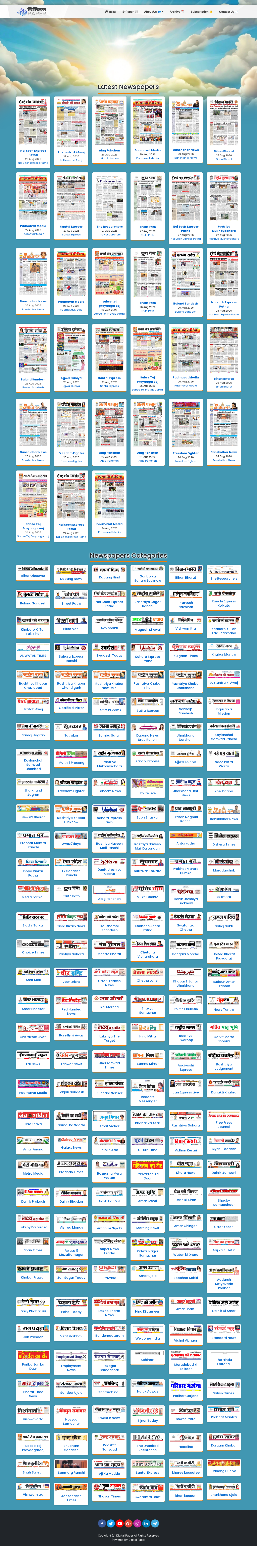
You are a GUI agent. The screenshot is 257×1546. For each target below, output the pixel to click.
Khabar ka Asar (147, 1123)
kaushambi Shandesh (109, 928)
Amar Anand (33, 1149)
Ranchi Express (148, 761)
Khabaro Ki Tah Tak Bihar (33, 631)
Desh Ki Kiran (185, 1200)
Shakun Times (109, 1496)
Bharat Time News (33, 1394)
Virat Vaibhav (71, 1336)
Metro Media (33, 1173)
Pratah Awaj (33, 709)
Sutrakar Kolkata (147, 871)
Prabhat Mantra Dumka (186, 870)
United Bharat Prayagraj (224, 956)
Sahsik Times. (224, 1393)
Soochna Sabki (185, 1278)
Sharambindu (109, 1392)
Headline (186, 1446)
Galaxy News (71, 1147)
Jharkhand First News (185, 793)
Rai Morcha (109, 1007)
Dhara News (185, 1172)
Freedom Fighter (71, 453)
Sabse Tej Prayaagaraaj (109, 313)
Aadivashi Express (186, 1067)
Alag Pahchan (109, 150)
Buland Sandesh (185, 304)
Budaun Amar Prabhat (224, 983)
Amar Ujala (148, 1275)
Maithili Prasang (71, 762)
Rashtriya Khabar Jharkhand (186, 685)
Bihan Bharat (224, 151)
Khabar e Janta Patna (147, 928)
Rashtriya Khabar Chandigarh (71, 685)
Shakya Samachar (147, 1010)
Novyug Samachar (71, 1421)
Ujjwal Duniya (71, 378)
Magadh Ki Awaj (148, 629)
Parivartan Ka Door (148, 1176)
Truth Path (147, 227)
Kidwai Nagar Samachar (147, 1253)
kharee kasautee (186, 1472)
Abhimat (148, 1359)
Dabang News (71, 578)
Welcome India (148, 1338)
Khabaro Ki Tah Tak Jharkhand (224, 631)
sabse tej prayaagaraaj (109, 303)
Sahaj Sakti (224, 926)
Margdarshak (224, 870)
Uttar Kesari (224, 1227)
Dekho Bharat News (109, 1313)
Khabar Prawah (33, 1277)
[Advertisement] (128, 48)
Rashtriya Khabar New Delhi (109, 685)
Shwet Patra (71, 603)
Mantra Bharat (109, 954)
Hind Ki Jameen (147, 1311)
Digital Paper (124, 1535)
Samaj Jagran (33, 735)
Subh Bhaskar (148, 817)
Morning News (147, 1228)
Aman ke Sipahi (109, 1228)
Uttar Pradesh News (109, 983)
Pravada (109, 1278)
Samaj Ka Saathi (71, 1125)
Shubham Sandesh (71, 1447)
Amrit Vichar (109, 1126)
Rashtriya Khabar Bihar (148, 685)
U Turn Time (147, 1150)
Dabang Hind (109, 577)
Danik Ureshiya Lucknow (186, 901)
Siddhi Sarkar (33, 925)
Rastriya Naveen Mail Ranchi (109, 845)
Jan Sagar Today (71, 1277)
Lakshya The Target (109, 1038)
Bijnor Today (148, 1420)
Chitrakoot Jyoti (33, 1037)
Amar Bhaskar (33, 1009)
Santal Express (71, 227)
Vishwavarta (33, 1419)
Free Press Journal (224, 1124)
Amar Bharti (185, 1309)
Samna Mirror (148, 1063)
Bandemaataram (109, 1335)
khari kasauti (185, 1495)
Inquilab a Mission (224, 711)
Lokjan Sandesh (71, 1092)
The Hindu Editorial (224, 1361)
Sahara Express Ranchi (71, 658)
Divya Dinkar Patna (33, 873)
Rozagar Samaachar (109, 1368)
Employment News (71, 1368)
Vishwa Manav (71, 1227)
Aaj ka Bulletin (224, 1250)
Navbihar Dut (109, 1201)
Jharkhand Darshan (186, 737)
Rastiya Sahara (71, 954)
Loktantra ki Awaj (71, 152)
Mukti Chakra (147, 897)
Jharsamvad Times (109, 1065)
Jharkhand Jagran (33, 792)
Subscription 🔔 (202, 11)
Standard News (223, 1338)
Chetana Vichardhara (148, 954)
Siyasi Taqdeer (224, 1149)
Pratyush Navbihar (185, 604)
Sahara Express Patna (147, 658)
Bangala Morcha (185, 954)
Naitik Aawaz (147, 1391)
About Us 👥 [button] (152, 11)
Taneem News (109, 791)
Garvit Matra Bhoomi (224, 1039)
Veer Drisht (71, 981)
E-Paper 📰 (130, 11)
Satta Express (148, 710)
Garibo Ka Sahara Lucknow (147, 578)
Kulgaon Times (186, 656)
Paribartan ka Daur (33, 1366)
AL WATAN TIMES (33, 655)
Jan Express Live (186, 1092)
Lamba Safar (109, 735)
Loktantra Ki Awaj (71, 160)
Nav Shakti (33, 1124)
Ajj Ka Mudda (109, 1473)
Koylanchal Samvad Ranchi (224, 737)
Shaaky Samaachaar (224, 1202)
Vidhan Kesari (186, 1150)
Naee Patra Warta (224, 764)
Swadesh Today (109, 655)
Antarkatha (185, 843)
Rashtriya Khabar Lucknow (71, 819)
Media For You (33, 897)
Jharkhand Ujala (224, 1494)
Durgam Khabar (224, 1445)
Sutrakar (71, 735)
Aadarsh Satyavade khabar (224, 1283)
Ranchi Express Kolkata (224, 603)
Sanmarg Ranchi (71, 1472)
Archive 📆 (177, 11)
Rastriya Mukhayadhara (224, 229)
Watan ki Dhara (185, 1254)
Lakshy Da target (33, 1227)
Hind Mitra (147, 1036)
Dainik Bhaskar (71, 1201)
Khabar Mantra (224, 654)
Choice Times (33, 952)
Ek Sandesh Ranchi (71, 873)
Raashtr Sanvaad (109, 1447)
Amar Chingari (186, 1226)
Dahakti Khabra (224, 1092)
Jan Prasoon (33, 1337)
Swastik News (109, 1418)
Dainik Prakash (33, 1201)
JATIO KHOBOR (109, 710)
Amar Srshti (147, 1201)
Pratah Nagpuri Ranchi (185, 819)
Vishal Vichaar (185, 1340)
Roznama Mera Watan (109, 1175)
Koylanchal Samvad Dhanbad (33, 764)
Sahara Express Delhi (109, 820)
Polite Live (148, 793)
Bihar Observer (33, 575)
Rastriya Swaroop (185, 1037)
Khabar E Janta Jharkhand (185, 983)
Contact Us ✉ (228, 11)
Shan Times (33, 1250)
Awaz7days (71, 843)
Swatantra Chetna (185, 927)
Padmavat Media (148, 150)
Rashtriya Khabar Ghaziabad (33, 685)
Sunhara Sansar (109, 1093)
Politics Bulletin (186, 1009)
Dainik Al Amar (224, 1311)
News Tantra (224, 1009)
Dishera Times (223, 844)
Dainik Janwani (224, 1172)
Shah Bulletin (33, 1472)
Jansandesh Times (71, 1498)
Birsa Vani (71, 629)
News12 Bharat (33, 817)
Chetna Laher (148, 980)
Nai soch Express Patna (224, 304)
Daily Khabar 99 (33, 1311)
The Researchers (109, 227)
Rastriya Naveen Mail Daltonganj (147, 846)
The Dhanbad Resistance (148, 1447)
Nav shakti (109, 628)
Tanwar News (71, 1064)
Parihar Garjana (186, 1396)
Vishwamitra (185, 628)
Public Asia (109, 1150)
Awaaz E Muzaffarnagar (71, 1252)
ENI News (33, 1064)
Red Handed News (71, 1011)
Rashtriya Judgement (224, 1066)
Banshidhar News (185, 158)
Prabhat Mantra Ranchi (33, 845)
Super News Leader (109, 1251)
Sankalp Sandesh (186, 711)
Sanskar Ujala (71, 1392)
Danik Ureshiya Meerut (109, 871)
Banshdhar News (186, 150)
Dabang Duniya (223, 1471)
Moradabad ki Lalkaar (185, 1366)
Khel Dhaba (224, 791)
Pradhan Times (71, 1172)
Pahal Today (71, 1312)
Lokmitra (224, 896)
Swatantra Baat (148, 1497)
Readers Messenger (148, 1099)
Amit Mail (33, 980)
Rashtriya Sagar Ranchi (148, 604)
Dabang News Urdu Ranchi (147, 737)
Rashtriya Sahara (186, 1125)
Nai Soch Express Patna (33, 153)
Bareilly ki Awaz (71, 1035)
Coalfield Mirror (71, 708)
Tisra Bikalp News (71, 926)
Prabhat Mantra (224, 1417)
